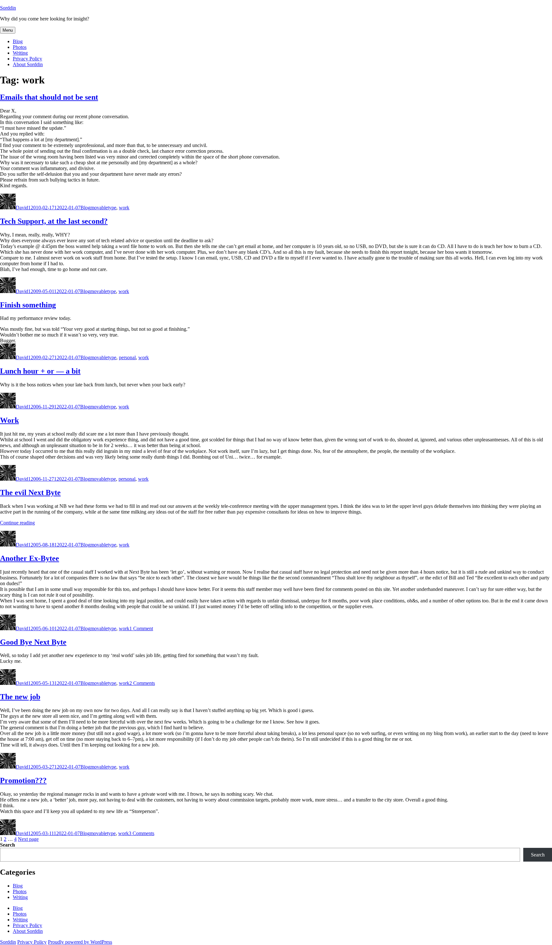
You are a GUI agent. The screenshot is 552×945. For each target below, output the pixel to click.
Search (7, 845)
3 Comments (141, 833)
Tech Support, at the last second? (54, 221)
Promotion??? (23, 780)
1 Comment (141, 628)
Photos (20, 47)
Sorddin (8, 8)
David (22, 207)
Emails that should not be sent (49, 97)
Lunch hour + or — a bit (40, 371)
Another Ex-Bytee (29, 558)
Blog (18, 41)
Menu (8, 30)
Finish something (28, 305)
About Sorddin (28, 64)
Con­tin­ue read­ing (17, 522)
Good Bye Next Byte (33, 642)
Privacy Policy (27, 58)
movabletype (103, 207)
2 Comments (142, 683)
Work (9, 420)
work (124, 207)
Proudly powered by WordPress (80, 942)
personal (127, 357)
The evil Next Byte (30, 492)
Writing (20, 53)
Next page (28, 839)
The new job (20, 697)
